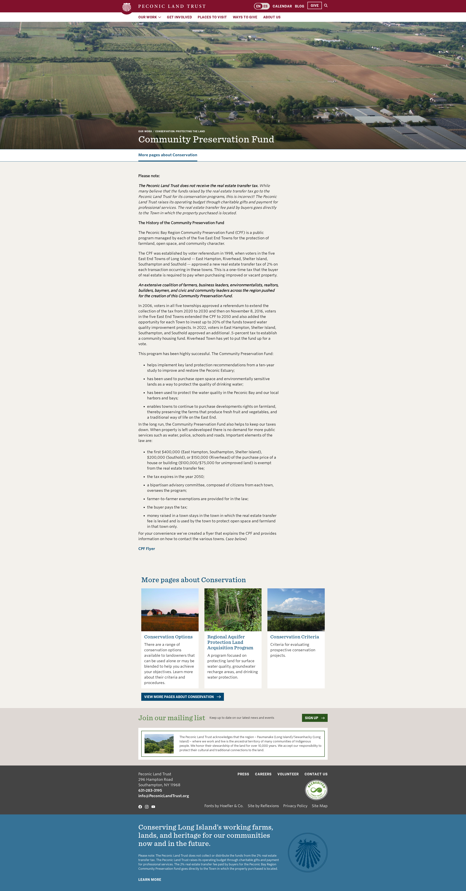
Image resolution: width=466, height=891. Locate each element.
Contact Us (316, 774)
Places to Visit (212, 17)
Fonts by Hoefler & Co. (223, 806)
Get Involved (179, 17)
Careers (263, 774)
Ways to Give (245, 17)
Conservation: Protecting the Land (180, 131)
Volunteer (288, 774)
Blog (299, 6)
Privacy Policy (295, 806)
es (265, 6)
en (258, 6)
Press (243, 774)
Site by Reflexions (263, 806)
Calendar (282, 6)
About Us (272, 17)
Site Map (320, 806)
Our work (145, 131)
